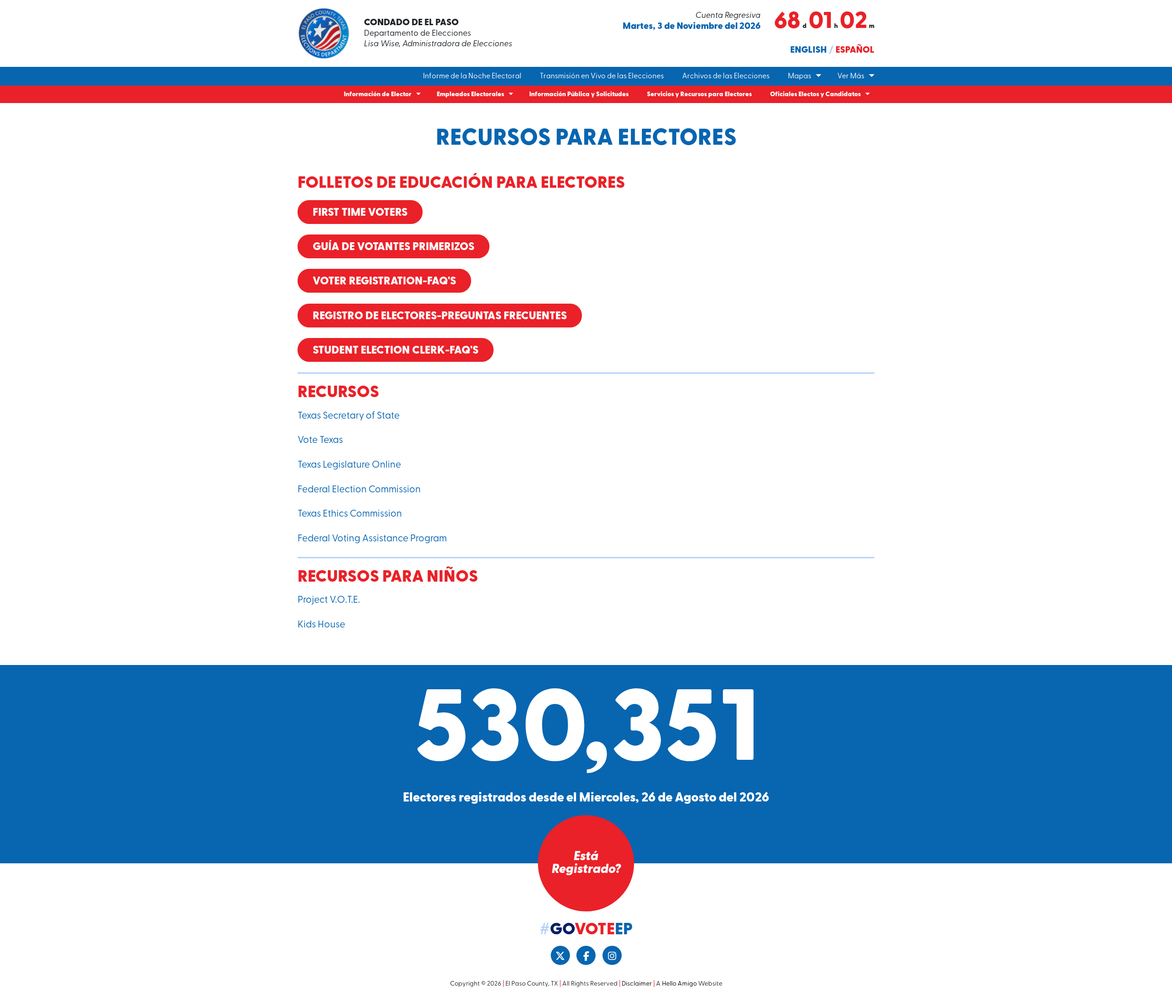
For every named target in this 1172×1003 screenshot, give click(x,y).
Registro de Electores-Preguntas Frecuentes (440, 316)
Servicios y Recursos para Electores (699, 94)
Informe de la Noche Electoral (472, 76)
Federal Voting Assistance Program (372, 539)
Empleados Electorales (470, 94)
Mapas (799, 76)
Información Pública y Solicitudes (579, 94)
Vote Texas (320, 440)
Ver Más (850, 76)
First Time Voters (360, 212)
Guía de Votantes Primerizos (393, 247)
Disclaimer (637, 984)
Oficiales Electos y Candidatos (815, 94)
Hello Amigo (679, 984)
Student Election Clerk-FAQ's (395, 350)
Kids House (321, 625)
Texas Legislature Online (349, 465)
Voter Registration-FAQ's (384, 281)
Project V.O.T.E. (329, 600)
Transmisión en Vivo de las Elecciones (602, 76)
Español (855, 50)
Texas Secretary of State (349, 416)
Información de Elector (378, 94)
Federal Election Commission (359, 490)
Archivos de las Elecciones (726, 76)
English (808, 50)
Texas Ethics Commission (350, 514)
